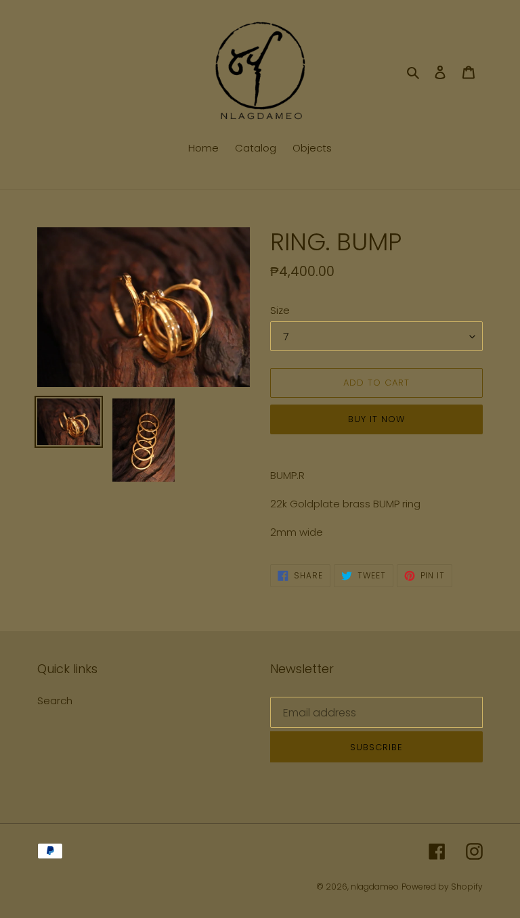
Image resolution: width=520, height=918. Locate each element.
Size (280, 310)
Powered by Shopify (442, 886)
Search (54, 700)
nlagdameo (375, 886)
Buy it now (376, 419)
